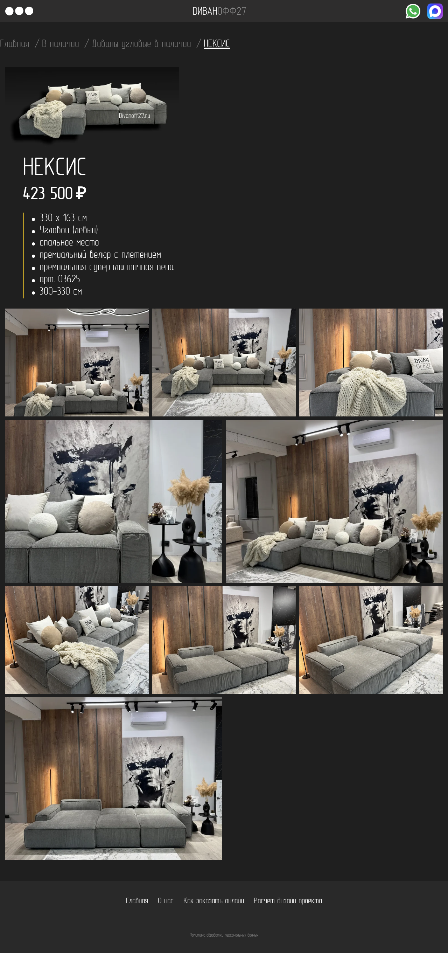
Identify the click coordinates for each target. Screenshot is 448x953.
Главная (16, 44)
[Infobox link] (413, 11)
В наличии (62, 44)
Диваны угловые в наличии (143, 44)
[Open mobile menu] (19, 11)
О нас (166, 901)
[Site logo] (219, 11)
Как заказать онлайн (213, 901)
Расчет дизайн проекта (288, 901)
